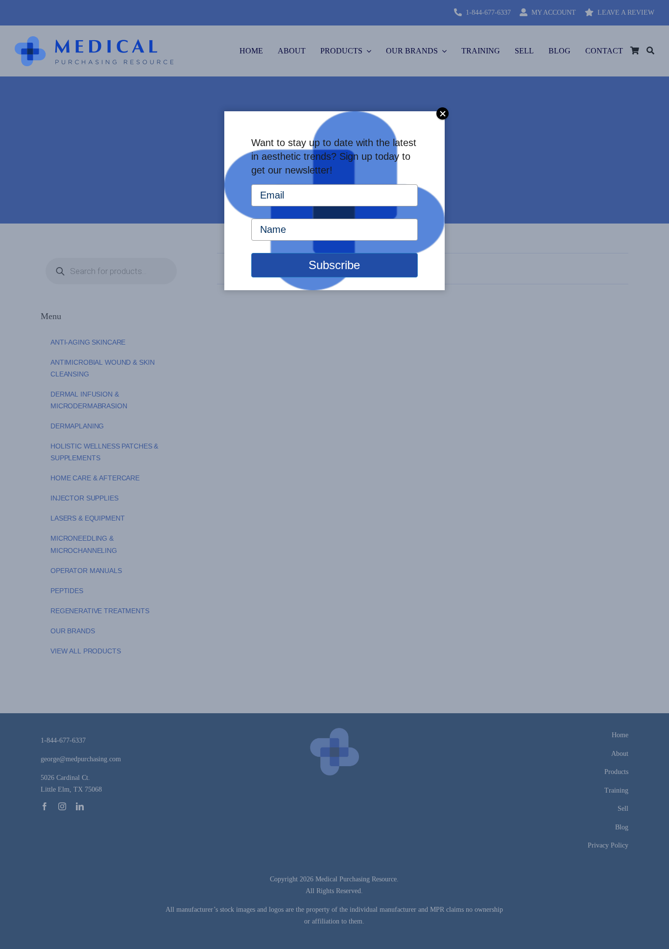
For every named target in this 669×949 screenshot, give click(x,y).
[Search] (650, 51)
